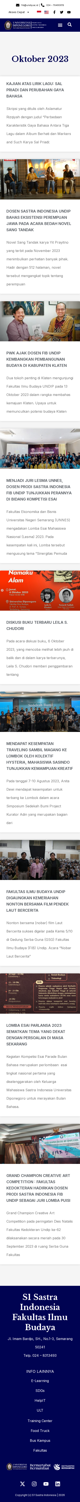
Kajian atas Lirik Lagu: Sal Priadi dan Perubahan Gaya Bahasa (35, 89)
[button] (60, 25)
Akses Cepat (17, 12)
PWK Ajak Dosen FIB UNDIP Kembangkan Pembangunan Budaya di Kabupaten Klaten (36, 359)
